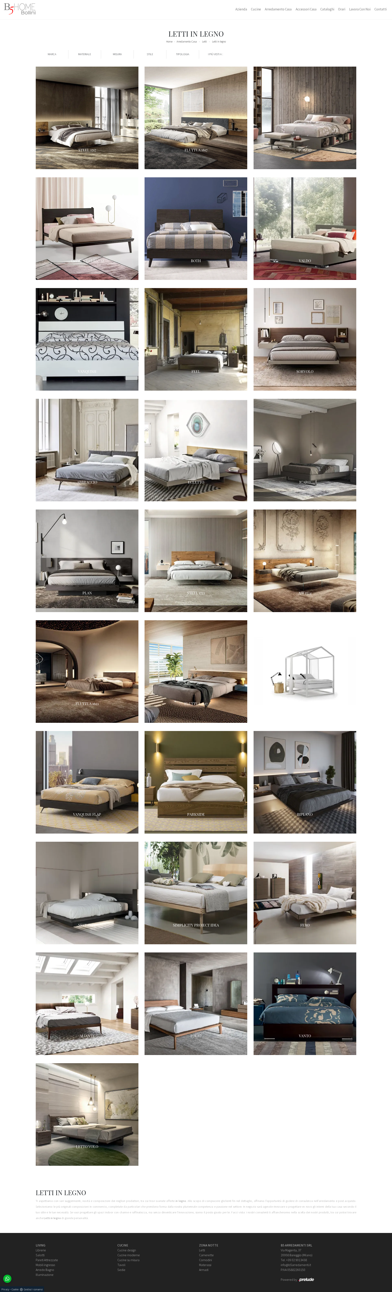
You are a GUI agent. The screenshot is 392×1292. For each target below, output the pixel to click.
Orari (341, 9)
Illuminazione (44, 1275)
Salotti (40, 1255)
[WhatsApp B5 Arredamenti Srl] (7, 1279)
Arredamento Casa (278, 9)
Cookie (15, 1289)
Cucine (256, 9)
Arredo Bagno (45, 1270)
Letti (204, 41)
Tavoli (121, 1265)
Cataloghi (327, 9)
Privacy (5, 1289)
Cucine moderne (128, 1255)
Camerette (206, 1255)
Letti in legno (219, 41)
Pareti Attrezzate (47, 1260)
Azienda (241, 9)
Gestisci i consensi (33, 1289)
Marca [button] (52, 54)
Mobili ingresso (45, 1265)
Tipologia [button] (182, 54)
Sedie (121, 1270)
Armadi (203, 1270)
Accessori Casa (306, 9)
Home (169, 41)
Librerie (41, 1250)
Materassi (205, 1265)
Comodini (205, 1260)
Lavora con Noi (360, 9)
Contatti (380, 9)
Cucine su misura (128, 1260)
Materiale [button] (84, 54)
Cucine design (126, 1250)
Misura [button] (117, 54)
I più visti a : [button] (215, 54)
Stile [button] (150, 54)
